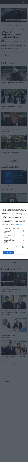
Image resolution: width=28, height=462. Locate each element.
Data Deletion (6, 257)
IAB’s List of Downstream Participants (15, 224)
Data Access (14, 257)
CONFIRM (8, 252)
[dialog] (14, 231)
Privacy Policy (21, 257)
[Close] (25, 205)
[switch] (23, 231)
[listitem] (14, 228)
